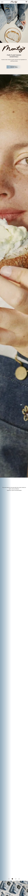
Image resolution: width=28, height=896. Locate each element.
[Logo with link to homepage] (14, 2)
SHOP (2, 1)
